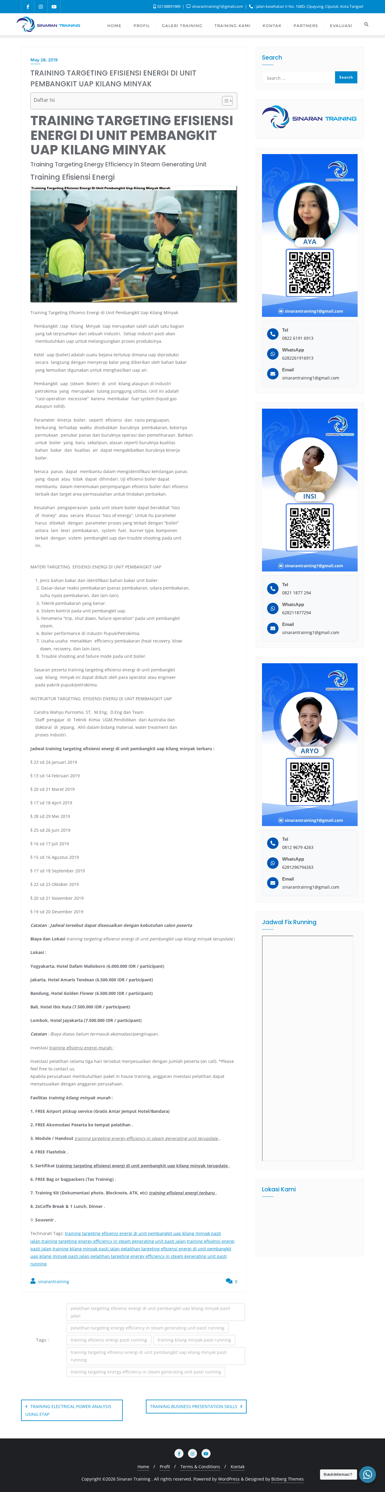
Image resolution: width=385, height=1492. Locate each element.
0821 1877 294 (296, 593)
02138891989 (168, 6)
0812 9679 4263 (297, 847)
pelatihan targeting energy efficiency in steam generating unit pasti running (147, 1328)
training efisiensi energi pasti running (109, 1340)
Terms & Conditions (200, 1466)
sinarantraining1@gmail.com (217, 6)
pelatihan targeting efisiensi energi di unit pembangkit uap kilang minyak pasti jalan (150, 1312)
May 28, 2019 (44, 60)
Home (143, 1466)
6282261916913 (297, 358)
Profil (165, 1466)
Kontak (238, 1466)
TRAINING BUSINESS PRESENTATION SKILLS (193, 1406)
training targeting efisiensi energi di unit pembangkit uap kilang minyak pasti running (149, 1356)
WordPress (229, 1479)
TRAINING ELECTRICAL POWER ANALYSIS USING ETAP (68, 1410)
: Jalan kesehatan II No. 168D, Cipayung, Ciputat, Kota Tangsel (308, 6)
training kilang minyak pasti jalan (86, 1249)
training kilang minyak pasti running (194, 1340)
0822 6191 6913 (297, 338)
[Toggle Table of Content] (224, 101)
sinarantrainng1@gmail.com (310, 378)
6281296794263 (297, 867)
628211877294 (296, 612)
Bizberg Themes (287, 1479)
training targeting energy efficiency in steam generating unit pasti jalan (114, 1241)
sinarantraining (53, 1281)
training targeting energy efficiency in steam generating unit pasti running (146, 1372)
